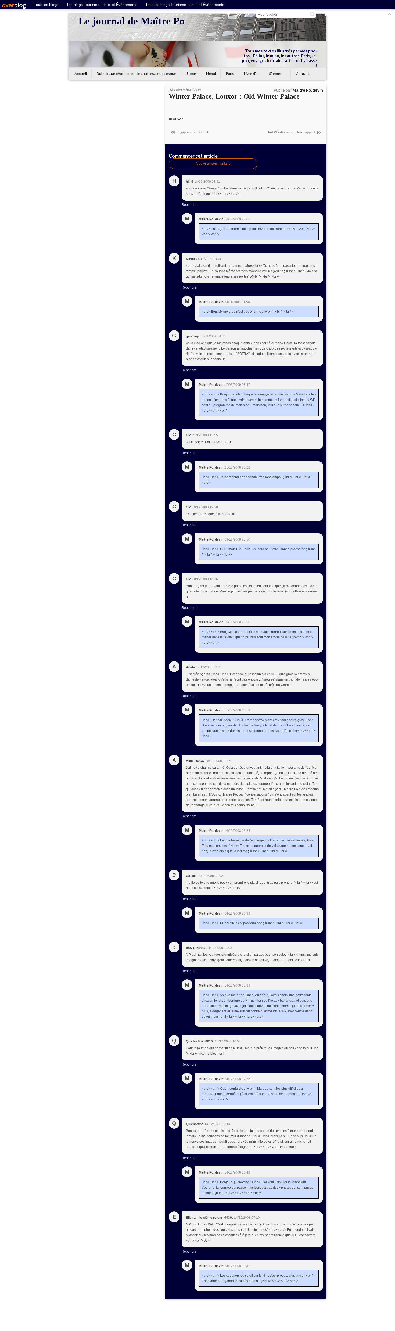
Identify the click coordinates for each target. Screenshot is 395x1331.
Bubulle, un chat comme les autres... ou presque (136, 73)
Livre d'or (251, 73)
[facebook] (228, 14)
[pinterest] (246, 14)
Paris (230, 73)
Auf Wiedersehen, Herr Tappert (292, 132)
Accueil (80, 73)
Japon (191, 73)
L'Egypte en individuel (192, 132)
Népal (211, 73)
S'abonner (277, 73)
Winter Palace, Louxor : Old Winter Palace (234, 96)
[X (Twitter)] (237, 14)
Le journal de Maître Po (131, 21)
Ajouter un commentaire (213, 164)
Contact (303, 73)
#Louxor (176, 119)
